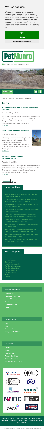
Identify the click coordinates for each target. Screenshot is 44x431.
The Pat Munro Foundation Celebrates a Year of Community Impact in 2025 (18, 220)
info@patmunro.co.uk (22, 64)
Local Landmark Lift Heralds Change (15, 130)
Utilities (7, 276)
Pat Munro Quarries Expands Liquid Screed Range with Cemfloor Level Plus (21, 241)
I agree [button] (22, 33)
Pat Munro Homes (11, 270)
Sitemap (7, 350)
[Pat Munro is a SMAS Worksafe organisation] (31, 390)
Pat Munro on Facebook (40, 91)
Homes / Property (11, 299)
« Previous (6, 181)
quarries (7, 274)
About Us (23, 98)
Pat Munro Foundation (12, 268)
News (29, 98)
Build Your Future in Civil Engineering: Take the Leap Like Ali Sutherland (21, 205)
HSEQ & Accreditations (12, 332)
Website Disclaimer (11, 359)
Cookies (7, 347)
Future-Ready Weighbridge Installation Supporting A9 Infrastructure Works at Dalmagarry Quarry (20, 215)
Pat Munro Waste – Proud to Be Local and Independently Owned (21, 226)
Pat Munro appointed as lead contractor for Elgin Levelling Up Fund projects (21, 236)
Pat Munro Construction (13, 266)
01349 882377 (8, 64)
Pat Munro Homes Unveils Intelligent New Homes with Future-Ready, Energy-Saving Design (20, 231)
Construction (9, 293)
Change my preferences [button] (22, 41)
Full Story (5, 125)
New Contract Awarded (12, 264)
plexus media (20, 428)
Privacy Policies (10, 353)
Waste (7, 307)
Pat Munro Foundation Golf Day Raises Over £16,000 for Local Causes (21, 195)
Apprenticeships (10, 260)
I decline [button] (22, 37)
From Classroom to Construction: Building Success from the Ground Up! (22, 210)
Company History (10, 329)
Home (16, 98)
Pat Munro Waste (10, 272)
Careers (7, 323)
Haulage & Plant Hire (12, 296)
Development (9, 302)
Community (8, 262)
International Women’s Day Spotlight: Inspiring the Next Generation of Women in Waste (21, 200)
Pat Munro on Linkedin (35, 91)
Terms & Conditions (11, 356)
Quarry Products (11, 304)
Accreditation (9, 258)
